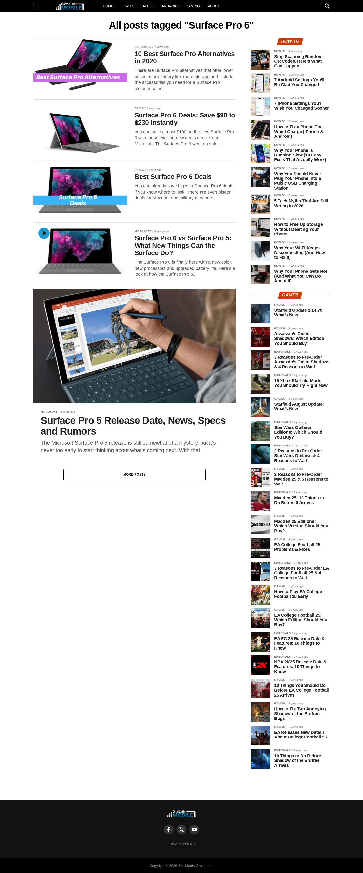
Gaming (193, 6)
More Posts (134, 474)
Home (108, 6)
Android (170, 6)
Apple (148, 6)
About (214, 6)
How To (127, 6)
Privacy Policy (181, 844)
